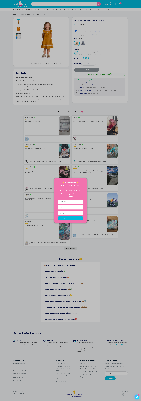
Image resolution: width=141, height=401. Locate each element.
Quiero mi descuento (71, 218)
